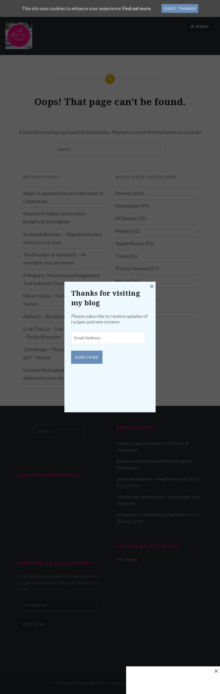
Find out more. (137, 8)
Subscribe (87, 357)
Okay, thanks (180, 8)
